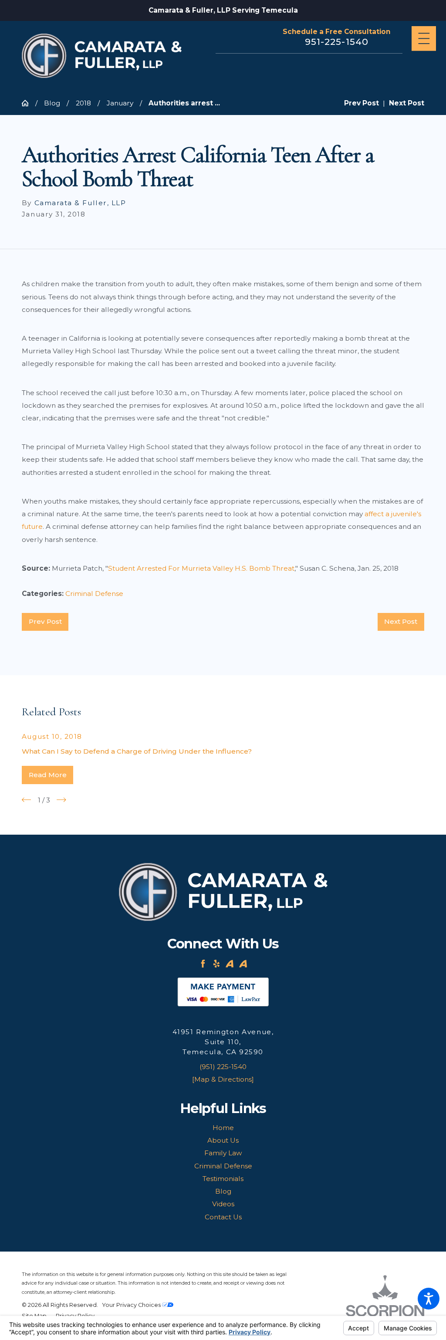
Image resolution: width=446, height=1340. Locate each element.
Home (223, 1127)
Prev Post (45, 621)
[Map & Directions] (223, 1079)
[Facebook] (203, 964)
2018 (83, 103)
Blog (52, 103)
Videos (223, 1204)
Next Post (400, 621)
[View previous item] (26, 800)
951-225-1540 (336, 42)
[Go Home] (28, 103)
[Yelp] (216, 964)
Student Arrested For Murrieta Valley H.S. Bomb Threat (201, 568)
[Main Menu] (424, 38)
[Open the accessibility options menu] (428, 1299)
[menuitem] (223, 1127)
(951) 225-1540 (223, 1067)
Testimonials (223, 1178)
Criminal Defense (94, 593)
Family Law (223, 1153)
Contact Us (223, 1217)
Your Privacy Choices (132, 1305)
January (120, 103)
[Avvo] (229, 964)
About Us (223, 1140)
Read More (48, 775)
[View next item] (61, 800)
